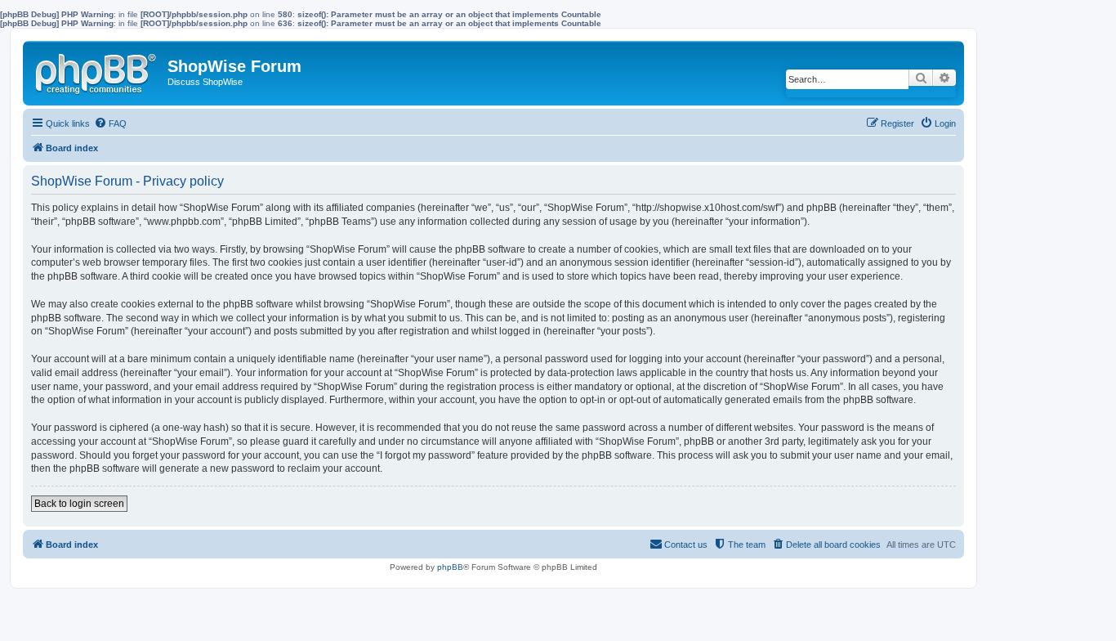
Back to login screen (79, 503)
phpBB (450, 567)
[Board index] (97, 70)
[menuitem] (110, 123)
